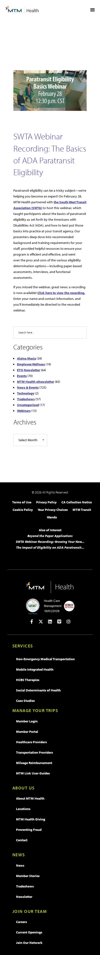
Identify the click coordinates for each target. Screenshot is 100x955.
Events (22, 376)
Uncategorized (28, 405)
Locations (23, 809)
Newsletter (24, 896)
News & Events (28, 387)
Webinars (24, 411)
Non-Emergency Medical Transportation (45, 659)
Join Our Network (29, 942)
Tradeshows (26, 399)
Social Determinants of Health (38, 690)
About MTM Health (30, 798)
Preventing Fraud (29, 829)
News (20, 865)
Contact (21, 840)
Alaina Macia (26, 358)
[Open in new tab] (31, 621)
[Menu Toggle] (92, 9)
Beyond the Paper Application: (50, 536)
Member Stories (28, 876)
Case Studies (25, 700)
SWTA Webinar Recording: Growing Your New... (50, 541)
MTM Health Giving (30, 819)
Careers (21, 922)
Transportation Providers (34, 752)
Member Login (27, 721)
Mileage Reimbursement (34, 763)
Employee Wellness (31, 364)
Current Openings (29, 932)
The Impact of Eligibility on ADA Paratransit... (50, 547)
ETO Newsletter (28, 370)
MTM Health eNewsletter (35, 381)
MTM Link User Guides (33, 773)
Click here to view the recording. (61, 293)
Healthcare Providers (31, 742)
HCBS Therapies (27, 680)
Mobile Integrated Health (34, 669)
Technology (25, 393)
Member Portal (27, 731)
